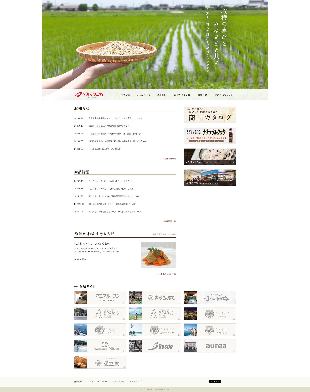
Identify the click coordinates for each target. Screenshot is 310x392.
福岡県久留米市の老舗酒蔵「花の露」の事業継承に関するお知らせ (118, 141)
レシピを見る (80, 259)
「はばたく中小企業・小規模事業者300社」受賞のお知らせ (115, 134)
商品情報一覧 (170, 221)
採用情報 (78, 381)
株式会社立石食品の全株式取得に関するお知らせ (110, 126)
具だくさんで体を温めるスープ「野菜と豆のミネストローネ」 (116, 212)
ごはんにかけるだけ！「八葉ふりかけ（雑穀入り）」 (112, 181)
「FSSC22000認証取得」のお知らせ (105, 149)
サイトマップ (136, 381)
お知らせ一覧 (170, 158)
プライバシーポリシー (97, 381)
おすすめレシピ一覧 (167, 274)
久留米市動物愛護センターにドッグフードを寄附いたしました (116, 118)
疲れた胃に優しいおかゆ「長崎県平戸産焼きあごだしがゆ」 (115, 196)
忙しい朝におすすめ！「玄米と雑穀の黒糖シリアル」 (112, 189)
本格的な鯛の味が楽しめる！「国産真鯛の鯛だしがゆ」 (113, 204)
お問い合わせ (118, 381)
